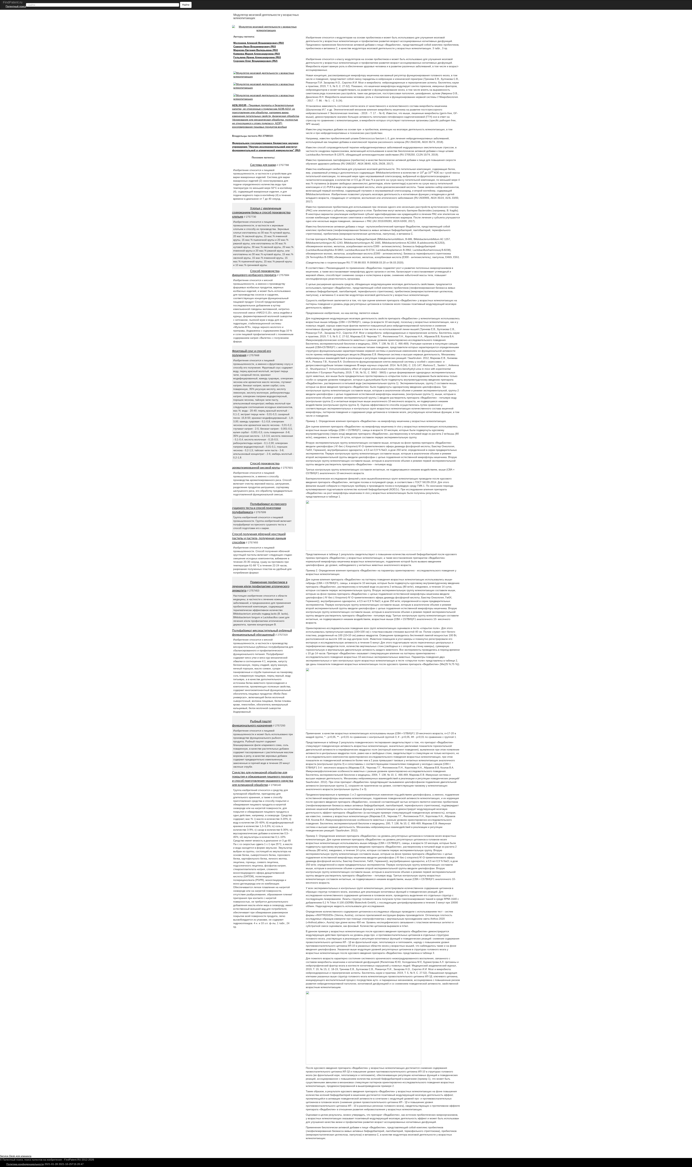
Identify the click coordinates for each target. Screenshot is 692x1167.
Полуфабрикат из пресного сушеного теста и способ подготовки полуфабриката (259, 508)
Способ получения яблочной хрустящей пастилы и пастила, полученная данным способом (259, 538)
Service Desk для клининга (15, 1156)
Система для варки (263, 164)
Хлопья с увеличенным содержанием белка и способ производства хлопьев (261, 212)
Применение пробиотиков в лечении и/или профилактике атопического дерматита (260, 586)
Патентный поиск (16, 6)
